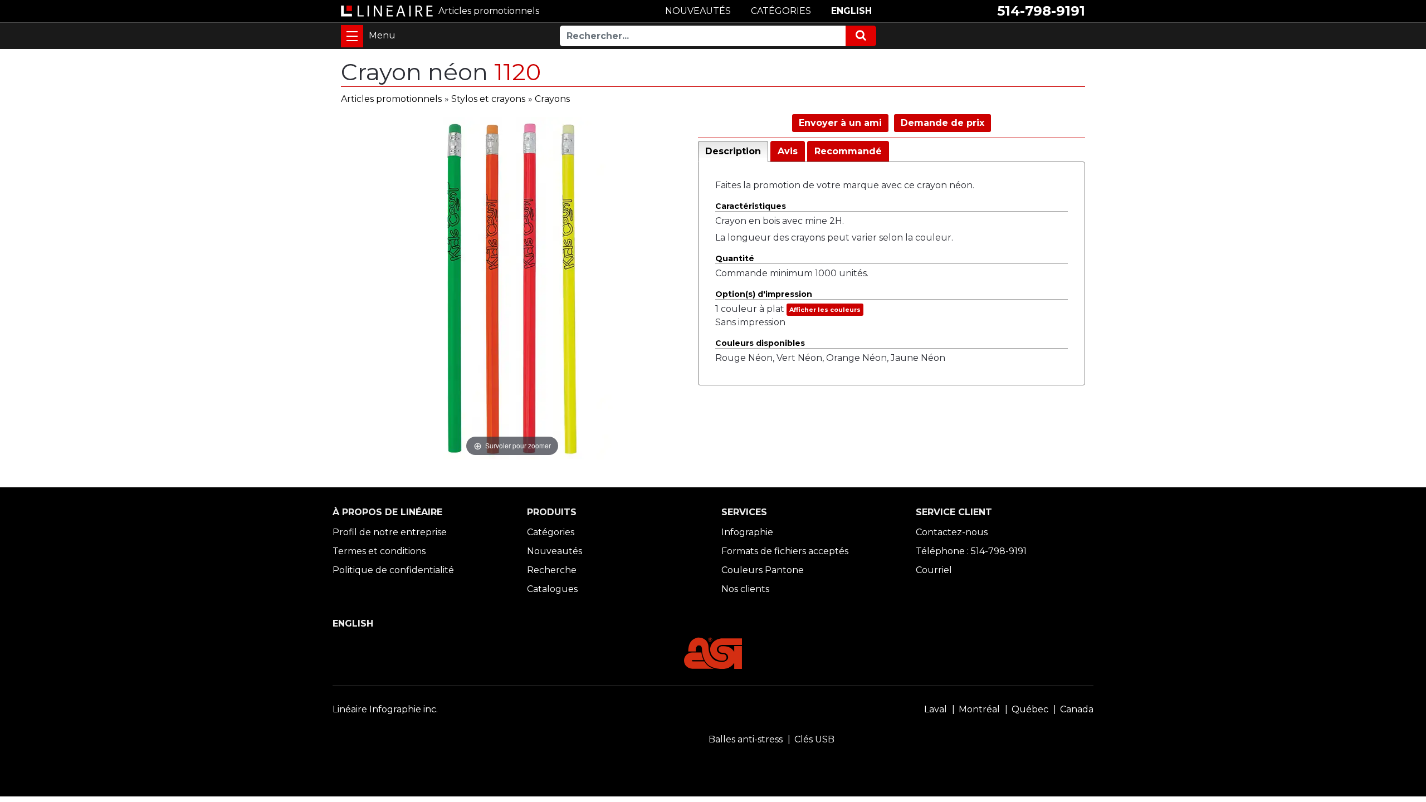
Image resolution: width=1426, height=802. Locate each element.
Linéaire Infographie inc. (385, 709)
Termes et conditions (379, 551)
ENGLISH (851, 11)
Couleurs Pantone (762, 570)
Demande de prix (942, 123)
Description (733, 151)
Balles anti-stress (746, 739)
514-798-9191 (1041, 11)
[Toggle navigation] (352, 36)
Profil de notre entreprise (390, 532)
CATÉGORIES (781, 11)
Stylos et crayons (488, 99)
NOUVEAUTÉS (698, 11)
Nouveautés (554, 551)
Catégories (550, 532)
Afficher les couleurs (825, 310)
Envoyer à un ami (840, 123)
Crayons (552, 99)
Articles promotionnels (391, 99)
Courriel (934, 570)
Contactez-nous (952, 532)
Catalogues (552, 589)
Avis (788, 151)
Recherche (552, 570)
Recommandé (848, 151)
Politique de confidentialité (393, 570)
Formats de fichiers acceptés (784, 551)
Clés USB (814, 739)
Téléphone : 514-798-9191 (971, 551)
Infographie (747, 532)
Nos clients (745, 589)
